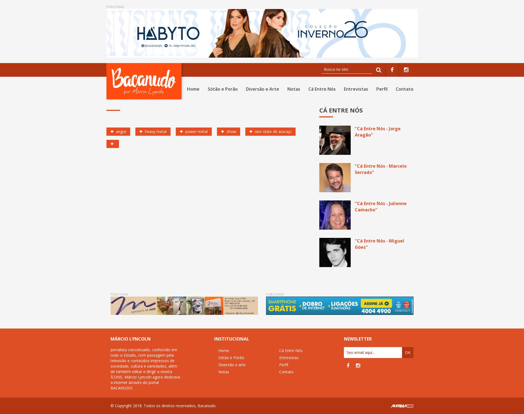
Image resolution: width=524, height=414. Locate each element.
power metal (196, 131)
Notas (293, 89)
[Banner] (262, 33)
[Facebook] (392, 70)
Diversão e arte (232, 364)
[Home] (145, 81)
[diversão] (112, 144)
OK (407, 352)
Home (193, 89)
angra (120, 131)
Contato (404, 89)
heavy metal (155, 131)
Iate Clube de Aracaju (272, 131)
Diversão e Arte (262, 89)
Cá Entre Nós (322, 89)
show (230, 131)
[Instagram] (406, 70)
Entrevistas (356, 89)
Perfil (382, 89)
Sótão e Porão (223, 89)
